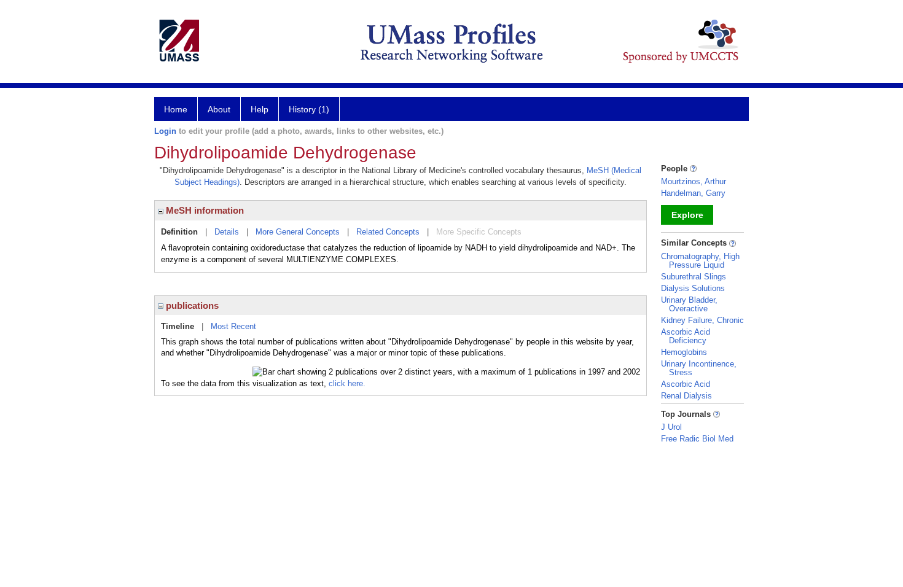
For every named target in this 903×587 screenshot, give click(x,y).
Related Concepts (388, 231)
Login (165, 131)
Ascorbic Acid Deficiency (685, 336)
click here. (347, 383)
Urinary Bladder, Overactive (689, 304)
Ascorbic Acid (685, 384)
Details (226, 231)
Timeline (177, 326)
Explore (687, 215)
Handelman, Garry (693, 193)
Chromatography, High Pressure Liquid (700, 261)
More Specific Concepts (479, 231)
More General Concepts (298, 231)
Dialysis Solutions (693, 288)
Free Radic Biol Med (697, 438)
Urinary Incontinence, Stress (699, 368)
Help (259, 109)
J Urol (671, 427)
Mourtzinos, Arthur (693, 181)
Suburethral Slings (693, 276)
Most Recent (233, 326)
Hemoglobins (684, 352)
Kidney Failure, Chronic (702, 320)
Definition (179, 231)
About (219, 109)
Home (175, 109)
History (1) (309, 109)
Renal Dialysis (686, 395)
